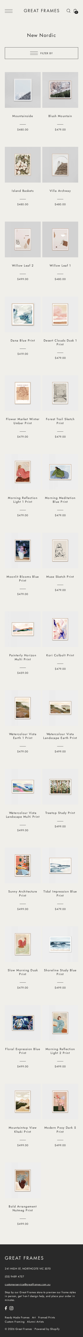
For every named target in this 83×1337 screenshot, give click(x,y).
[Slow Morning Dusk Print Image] (23, 944)
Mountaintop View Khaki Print (23, 1129)
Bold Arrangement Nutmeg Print (23, 1208)
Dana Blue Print (23, 340)
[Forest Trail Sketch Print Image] (60, 393)
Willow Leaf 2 (23, 265)
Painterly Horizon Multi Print (22, 657)
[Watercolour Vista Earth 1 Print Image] (23, 708)
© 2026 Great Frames (18, 1329)
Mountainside (22, 116)
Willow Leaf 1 (60, 265)
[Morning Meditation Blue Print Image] (60, 472)
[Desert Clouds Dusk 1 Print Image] (60, 314)
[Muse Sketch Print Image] (60, 550)
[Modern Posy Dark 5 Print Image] (60, 1101)
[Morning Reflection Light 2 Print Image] (60, 1023)
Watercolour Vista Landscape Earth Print (60, 736)
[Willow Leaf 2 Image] (23, 239)
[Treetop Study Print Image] (60, 787)
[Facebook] (6, 1308)
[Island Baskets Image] (23, 165)
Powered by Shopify (47, 1329)
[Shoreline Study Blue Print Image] (60, 944)
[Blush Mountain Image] (60, 90)
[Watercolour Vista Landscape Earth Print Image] (60, 708)
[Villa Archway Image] (60, 165)
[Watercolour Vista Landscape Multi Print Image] (23, 787)
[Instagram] (11, 1308)
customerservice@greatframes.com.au (27, 1284)
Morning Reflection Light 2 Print (60, 1051)
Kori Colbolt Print (60, 655)
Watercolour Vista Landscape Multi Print (23, 815)
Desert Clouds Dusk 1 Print (60, 342)
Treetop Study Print (60, 813)
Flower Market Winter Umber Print (23, 421)
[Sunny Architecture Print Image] (23, 865)
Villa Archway (60, 191)
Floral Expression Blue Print (22, 1051)
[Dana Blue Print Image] (23, 314)
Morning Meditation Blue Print (60, 500)
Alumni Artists (35, 1322)
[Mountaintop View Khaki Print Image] (23, 1101)
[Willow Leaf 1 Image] (60, 239)
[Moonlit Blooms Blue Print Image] (23, 550)
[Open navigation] (9, 11)
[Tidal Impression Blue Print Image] (60, 865)
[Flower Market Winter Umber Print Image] (23, 393)
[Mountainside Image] (23, 90)
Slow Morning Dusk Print (23, 972)
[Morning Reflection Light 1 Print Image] (23, 472)
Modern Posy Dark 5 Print (60, 1129)
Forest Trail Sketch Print (60, 421)
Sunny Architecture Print (22, 893)
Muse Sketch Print (60, 576)
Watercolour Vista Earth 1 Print (23, 736)
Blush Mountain (60, 116)
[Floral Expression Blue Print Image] (23, 1023)
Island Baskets (23, 191)
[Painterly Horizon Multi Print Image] (23, 629)
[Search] (68, 10)
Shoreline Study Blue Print (60, 972)
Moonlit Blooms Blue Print (23, 578)
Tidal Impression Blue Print (60, 893)
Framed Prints (46, 1317)
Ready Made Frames (17, 1317)
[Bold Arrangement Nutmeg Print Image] (23, 1180)
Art (34, 1317)
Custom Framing (15, 1322)
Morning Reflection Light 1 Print (22, 500)
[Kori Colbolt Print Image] (60, 629)
